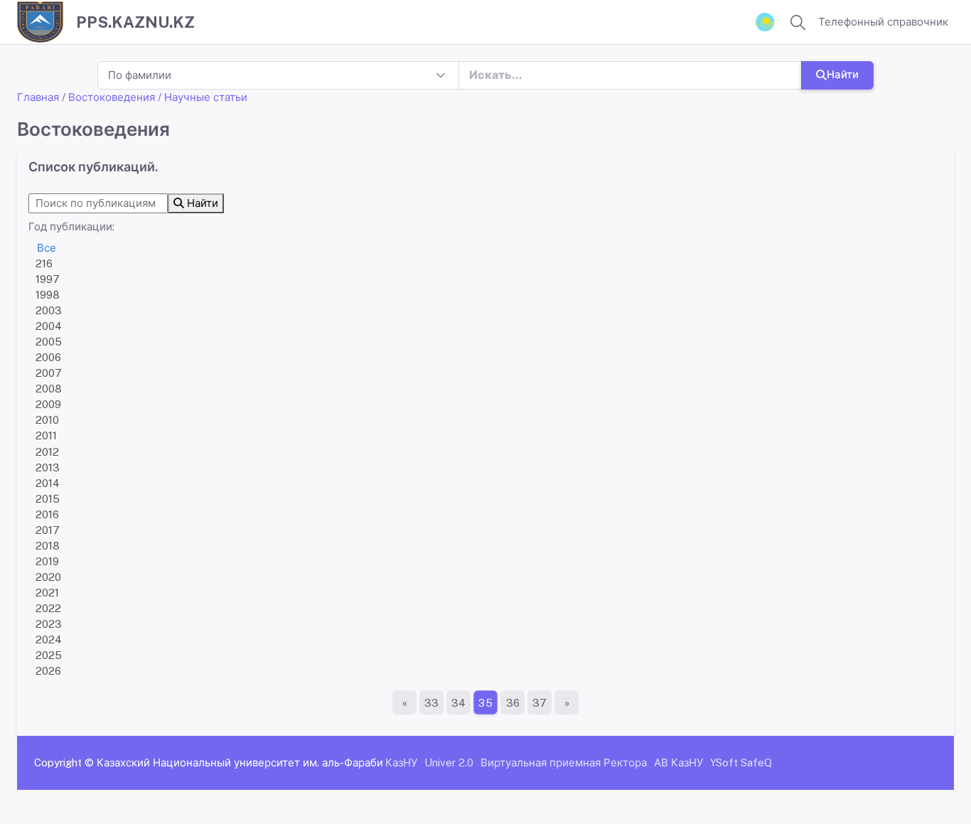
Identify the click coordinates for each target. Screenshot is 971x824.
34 (458, 703)
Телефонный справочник (883, 22)
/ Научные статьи (202, 97)
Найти (843, 74)
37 (539, 703)
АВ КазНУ (678, 762)
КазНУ (401, 762)
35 (485, 703)
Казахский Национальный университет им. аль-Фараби (240, 762)
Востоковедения (111, 97)
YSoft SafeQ (741, 762)
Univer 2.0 (448, 762)
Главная (38, 97)
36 (513, 703)
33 (431, 703)
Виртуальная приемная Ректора (564, 762)
